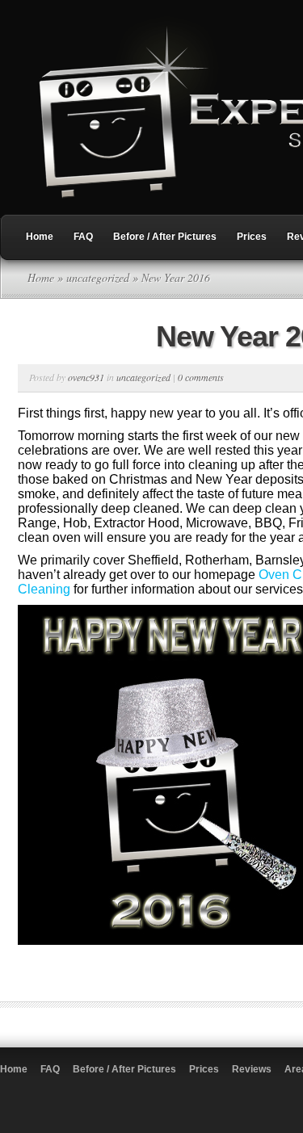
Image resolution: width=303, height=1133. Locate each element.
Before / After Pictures (165, 236)
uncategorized (97, 277)
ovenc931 (86, 377)
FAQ (83, 236)
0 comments (201, 377)
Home (39, 236)
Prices (252, 236)
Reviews (251, 1069)
